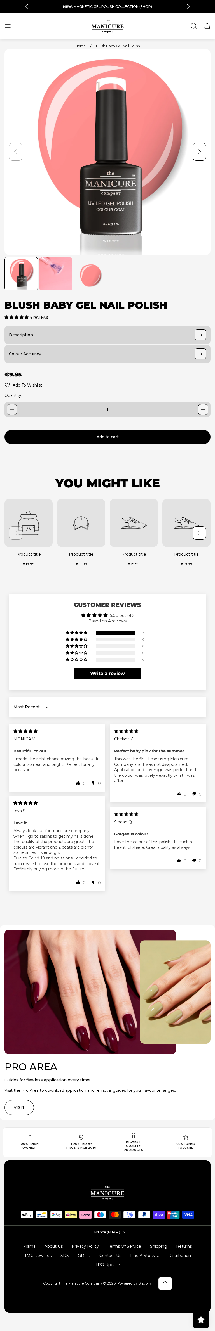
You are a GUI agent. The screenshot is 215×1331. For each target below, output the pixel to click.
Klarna (30, 1246)
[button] (17, 317)
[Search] (194, 26)
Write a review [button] (107, 673)
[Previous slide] (27, 6)
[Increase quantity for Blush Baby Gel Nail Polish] (203, 409)
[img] (25, 731)
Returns (184, 1246)
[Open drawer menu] (7, 26)
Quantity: (13, 395)
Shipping (158, 1246)
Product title (28, 554)
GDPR (84, 1255)
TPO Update (107, 1264)
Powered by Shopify (134, 1283)
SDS (64, 1255)
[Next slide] (188, 6)
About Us (54, 1246)
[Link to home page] (107, 1193)
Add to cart (108, 436)
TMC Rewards (38, 1255)
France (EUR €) (107, 1232)
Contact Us (110, 1255)
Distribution (179, 1255)
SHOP (146, 6)
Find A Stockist (144, 1255)
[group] (21, 273)
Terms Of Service (124, 1246)
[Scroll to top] (165, 1283)
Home (80, 46)
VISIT (19, 1107)
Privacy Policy (85, 1246)
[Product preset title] (28, 523)
